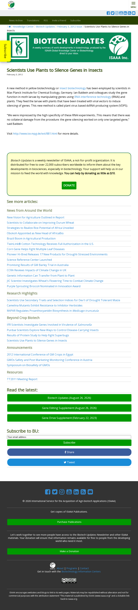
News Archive (16, 20)
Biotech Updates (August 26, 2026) (69, 398)
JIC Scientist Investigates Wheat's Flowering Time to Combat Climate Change (55, 281)
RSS (46, 20)
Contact (84, 568)
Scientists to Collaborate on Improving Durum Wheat (40, 222)
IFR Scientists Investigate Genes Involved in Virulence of (49, 325)
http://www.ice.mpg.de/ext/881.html (35, 133)
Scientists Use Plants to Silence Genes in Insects (37, 340)
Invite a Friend (59, 20)
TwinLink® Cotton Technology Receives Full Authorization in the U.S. (50, 244)
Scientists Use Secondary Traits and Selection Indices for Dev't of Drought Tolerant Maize (63, 300)
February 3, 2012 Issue (69, 26)
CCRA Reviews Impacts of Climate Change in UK (36, 270)
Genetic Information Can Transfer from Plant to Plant (41, 275)
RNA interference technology (92, 97)
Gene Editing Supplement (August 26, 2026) (69, 408)
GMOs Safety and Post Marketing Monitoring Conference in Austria (49, 360)
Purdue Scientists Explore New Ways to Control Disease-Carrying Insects (53, 330)
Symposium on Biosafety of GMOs (28, 365)
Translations (33, 20)
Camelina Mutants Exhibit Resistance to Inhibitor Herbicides (44, 305)
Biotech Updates (45, 26)
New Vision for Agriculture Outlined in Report (35, 217)
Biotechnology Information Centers (81, 571)
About (60, 568)
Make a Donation (69, 551)
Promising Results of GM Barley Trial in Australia (37, 265)
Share (70, 452)
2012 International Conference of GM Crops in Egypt (40, 354)
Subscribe (5, 51)
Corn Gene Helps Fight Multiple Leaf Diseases (36, 249)
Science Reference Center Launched (29, 260)
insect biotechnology (73, 88)
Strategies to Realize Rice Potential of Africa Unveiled (40, 228)
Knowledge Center (23, 26)
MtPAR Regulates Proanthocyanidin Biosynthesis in (53, 311)
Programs (71, 568)
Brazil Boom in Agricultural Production (31, 238)
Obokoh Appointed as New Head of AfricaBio (35, 233)
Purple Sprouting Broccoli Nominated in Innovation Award (43, 286)
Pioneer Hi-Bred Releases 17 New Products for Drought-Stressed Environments (57, 254)
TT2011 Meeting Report (22, 379)
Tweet (70, 462)
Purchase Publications (69, 521)
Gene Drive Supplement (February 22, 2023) (69, 418)
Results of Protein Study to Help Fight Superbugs (38, 335)
